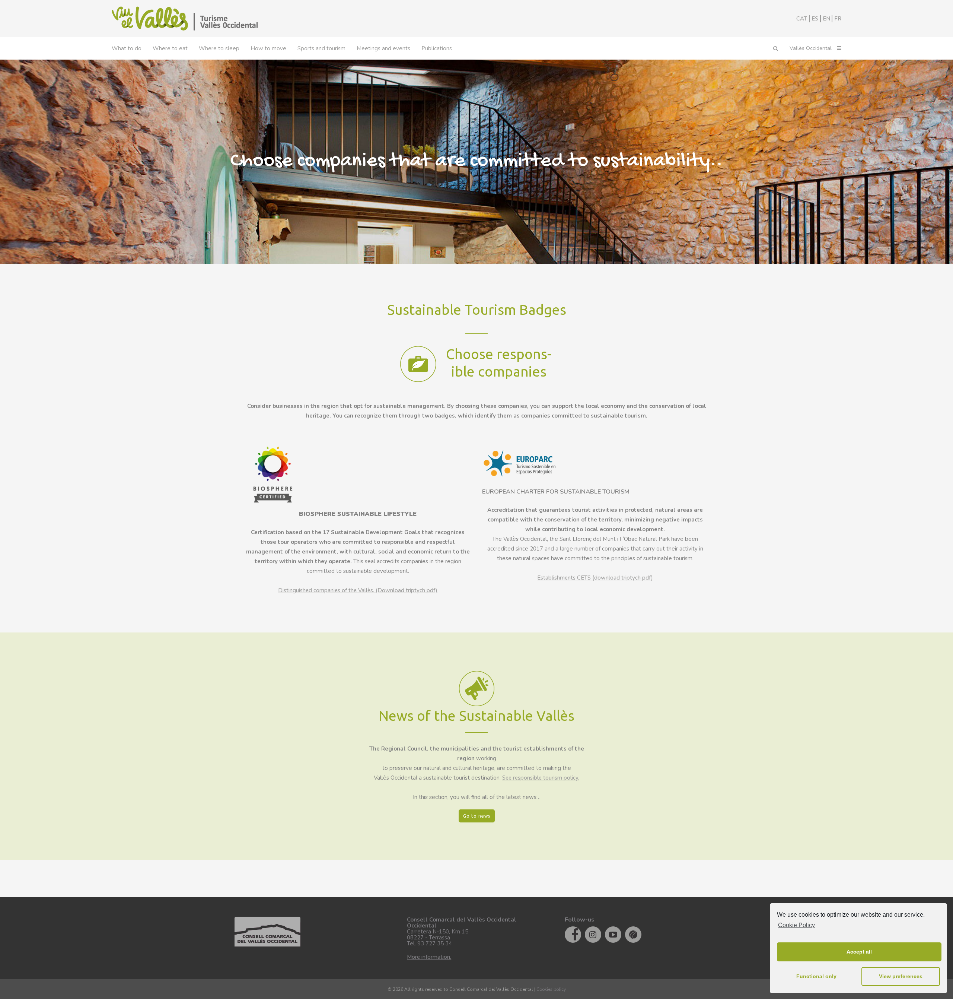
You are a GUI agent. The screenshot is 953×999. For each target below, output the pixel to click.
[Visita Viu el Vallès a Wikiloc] (633, 934)
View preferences (900, 976)
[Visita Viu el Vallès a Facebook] (573, 934)
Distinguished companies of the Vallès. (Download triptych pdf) (357, 590)
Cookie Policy (796, 925)
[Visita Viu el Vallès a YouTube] (613, 934)
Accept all (859, 952)
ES (815, 18)
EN (826, 18)
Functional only (816, 976)
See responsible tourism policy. (540, 777)
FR (837, 18)
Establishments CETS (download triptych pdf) (595, 577)
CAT (801, 18)
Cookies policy (551, 989)
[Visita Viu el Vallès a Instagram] (593, 934)
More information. (429, 957)
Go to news (476, 816)
